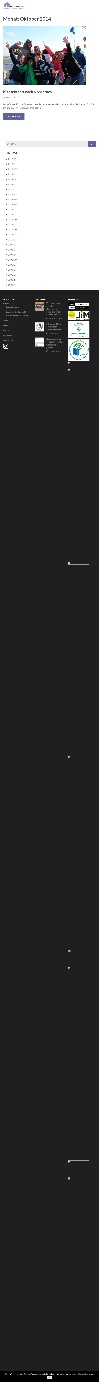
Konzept (7, 303)
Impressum (8, 335)
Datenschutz (8, 340)
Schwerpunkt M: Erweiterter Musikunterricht (53, 327)
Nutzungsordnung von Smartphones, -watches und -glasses (54, 343)
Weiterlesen (14, 116)
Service (6, 330)
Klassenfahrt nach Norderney (27, 91)
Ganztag (7, 320)
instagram (5, 346)
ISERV (6, 325)
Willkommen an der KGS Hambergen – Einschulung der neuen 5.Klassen (53, 309)
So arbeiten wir (12, 307)
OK (49, 1378)
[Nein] (95, 1376)
